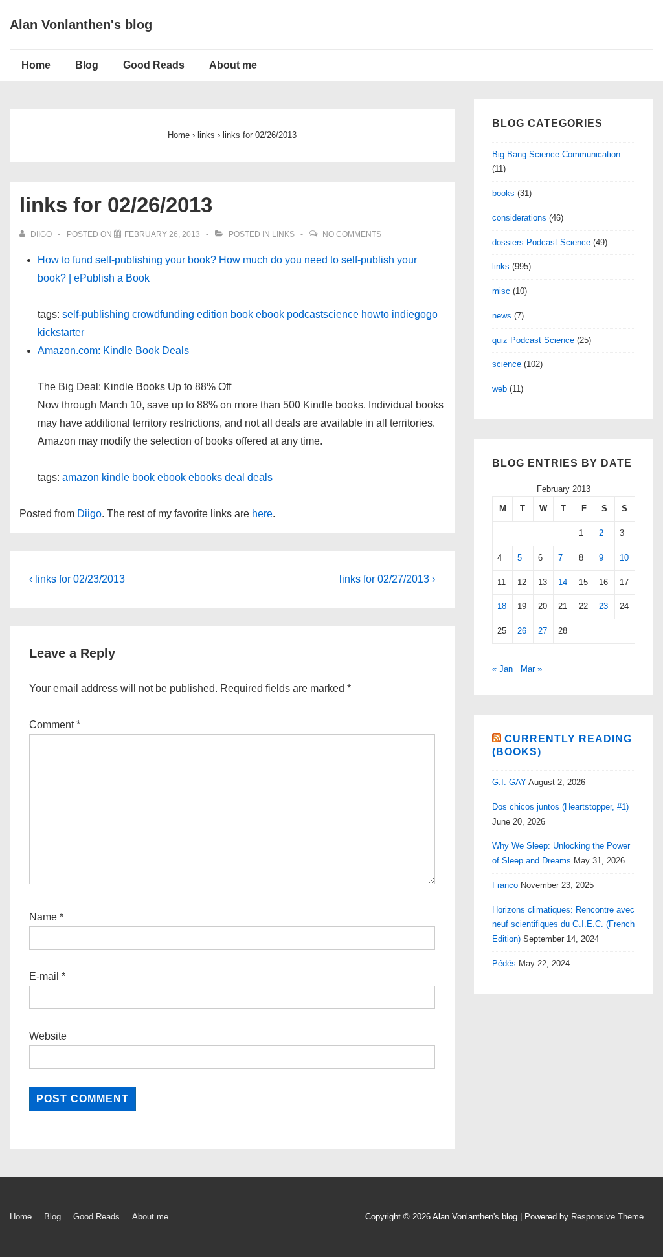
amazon (80, 477)
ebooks (205, 477)
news (501, 315)
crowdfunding (163, 314)
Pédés (504, 963)
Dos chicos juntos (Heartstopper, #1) (560, 807)
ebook (270, 314)
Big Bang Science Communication (556, 154)
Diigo (89, 513)
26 (521, 631)
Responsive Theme (607, 1216)
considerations (519, 218)
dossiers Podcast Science (541, 242)
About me (233, 65)
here (262, 513)
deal (235, 477)
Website (48, 1035)
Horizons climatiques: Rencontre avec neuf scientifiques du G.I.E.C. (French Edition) (563, 924)
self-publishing (95, 314)
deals (260, 477)
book (241, 314)
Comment (54, 724)
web (499, 389)
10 (624, 557)
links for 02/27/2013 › (387, 578)
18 (501, 606)
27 (542, 631)
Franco (505, 885)
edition (212, 314)
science (506, 364)
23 (603, 606)
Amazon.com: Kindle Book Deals (113, 350)
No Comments (351, 234)
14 (562, 582)
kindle (115, 477)
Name (43, 916)
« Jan (502, 669)
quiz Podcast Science (533, 340)
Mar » (531, 669)
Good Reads (154, 65)
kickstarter (61, 332)
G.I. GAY (509, 782)
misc (501, 291)
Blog (86, 65)
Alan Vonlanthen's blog (81, 24)
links (283, 234)
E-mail (44, 976)
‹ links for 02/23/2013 (77, 578)
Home (36, 65)
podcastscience (323, 314)
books (503, 193)
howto (375, 314)
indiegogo (415, 314)
